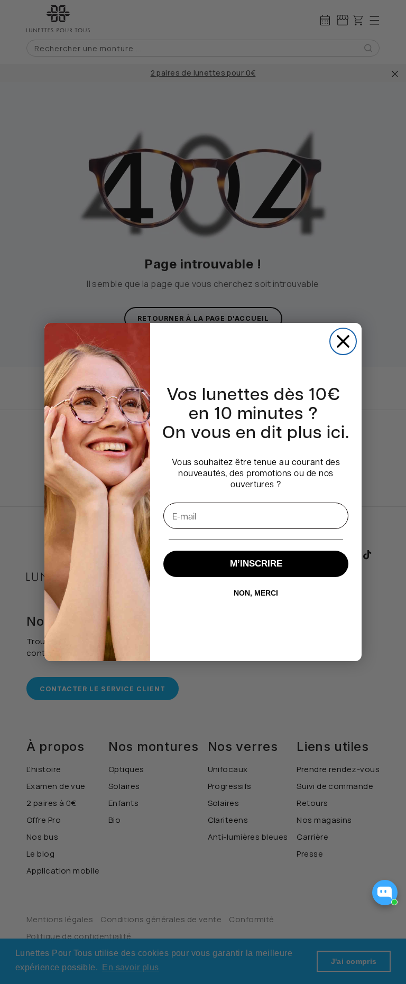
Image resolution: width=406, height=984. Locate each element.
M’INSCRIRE (256, 564)
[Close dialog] (343, 341)
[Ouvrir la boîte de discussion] (385, 892)
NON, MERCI (256, 593)
